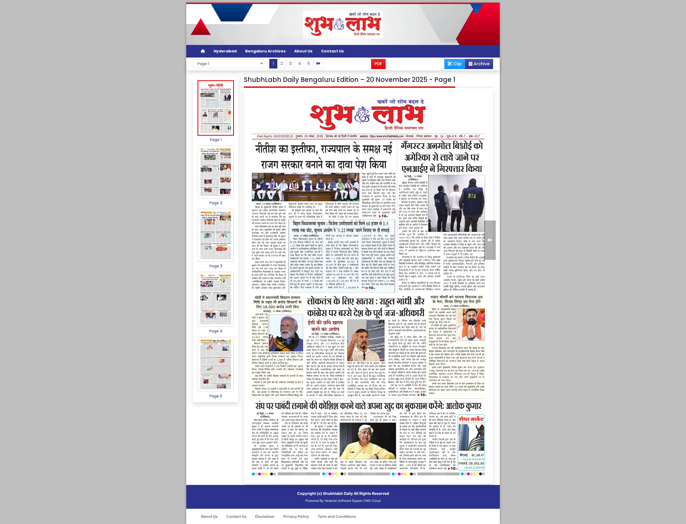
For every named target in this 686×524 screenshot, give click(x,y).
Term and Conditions (337, 516)
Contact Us (332, 51)
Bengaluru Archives (265, 51)
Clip (457, 64)
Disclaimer (265, 516)
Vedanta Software (338, 501)
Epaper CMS (361, 501)
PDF (378, 64)
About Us (303, 51)
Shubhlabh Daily (338, 493)
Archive (481, 64)
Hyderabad (225, 51)
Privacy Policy (296, 516)
